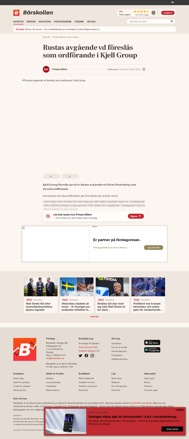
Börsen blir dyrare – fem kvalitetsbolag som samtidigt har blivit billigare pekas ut (58, 29)
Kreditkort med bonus (88, 386)
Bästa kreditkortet (86, 378)
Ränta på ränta (19, 390)
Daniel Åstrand (86, 347)
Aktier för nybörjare (21, 382)
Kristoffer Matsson (87, 350)
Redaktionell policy (119, 359)
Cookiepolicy (117, 355)
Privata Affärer (59, 69)
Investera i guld (150, 390)
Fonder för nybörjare (21, 386)
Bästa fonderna (52, 390)
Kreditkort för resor (87, 382)
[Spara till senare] (143, 69)
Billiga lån (115, 382)
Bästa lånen (116, 378)
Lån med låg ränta (119, 386)
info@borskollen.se (55, 358)
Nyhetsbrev (116, 343)
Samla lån (115, 390)
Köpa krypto (149, 378)
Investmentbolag (53, 382)
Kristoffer (137, 402)
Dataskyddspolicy (119, 351)
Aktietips (50, 378)
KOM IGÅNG (172, 429)
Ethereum (148, 386)
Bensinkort (83, 390)
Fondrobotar (51, 386)
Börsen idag (18, 378)
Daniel (149, 402)
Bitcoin (147, 382)
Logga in (167, 13)
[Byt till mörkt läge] (155, 12)
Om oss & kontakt (119, 347)
